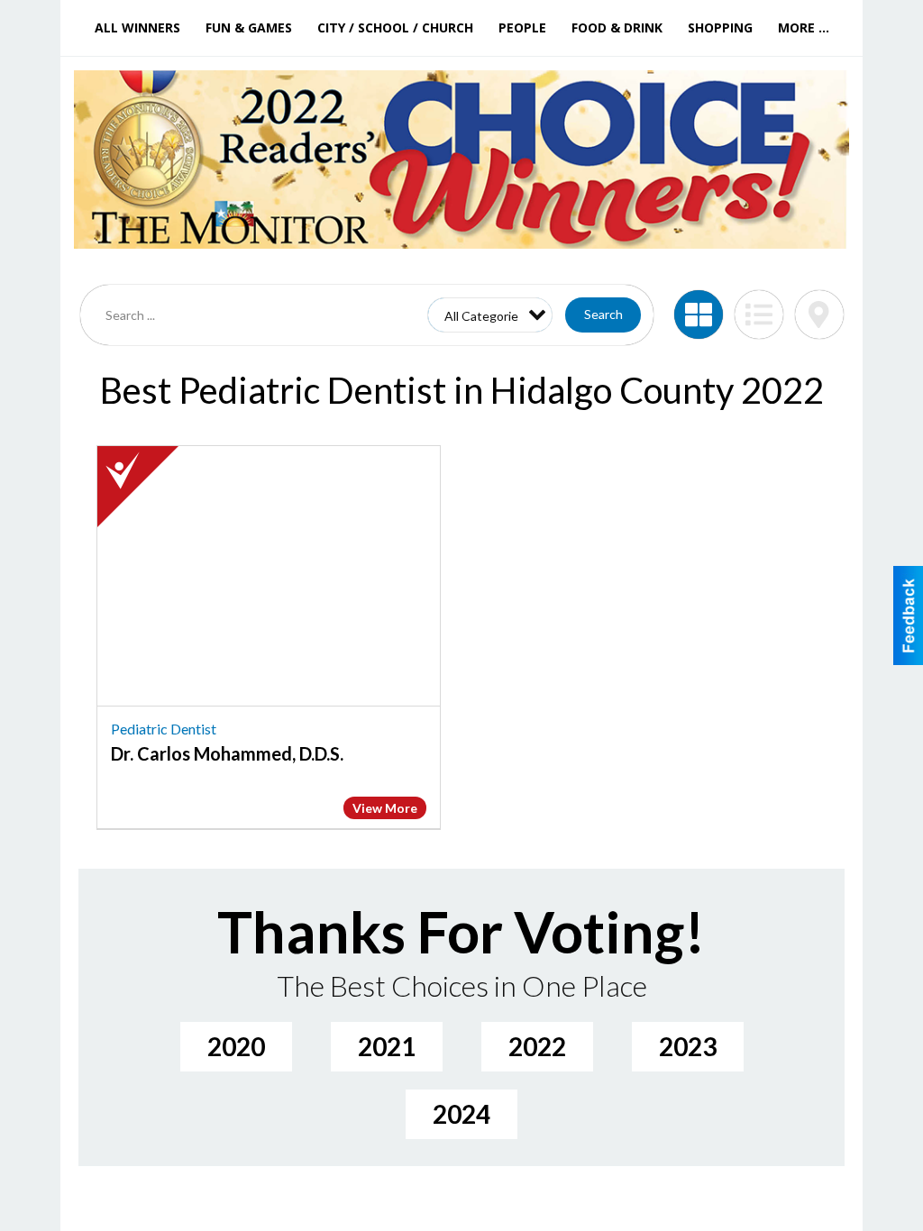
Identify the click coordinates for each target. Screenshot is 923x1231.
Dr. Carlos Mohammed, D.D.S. (227, 753)
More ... (803, 27)
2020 (236, 1046)
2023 (688, 1046)
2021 (387, 1046)
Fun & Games (249, 27)
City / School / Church (395, 27)
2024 (461, 1114)
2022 (537, 1046)
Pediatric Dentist (163, 728)
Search (603, 314)
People (522, 27)
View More (384, 808)
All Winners (137, 27)
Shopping (720, 27)
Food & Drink (617, 27)
